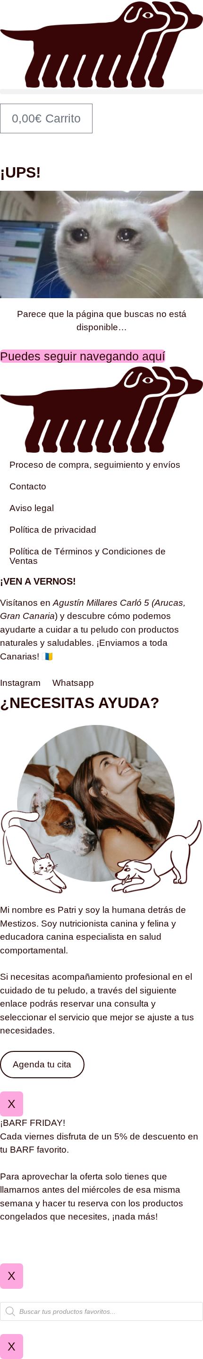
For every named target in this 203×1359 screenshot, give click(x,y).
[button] (101, 91)
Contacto (27, 486)
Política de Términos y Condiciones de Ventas (87, 556)
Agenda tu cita (42, 1064)
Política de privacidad (52, 530)
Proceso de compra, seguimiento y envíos (94, 465)
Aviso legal (31, 508)
